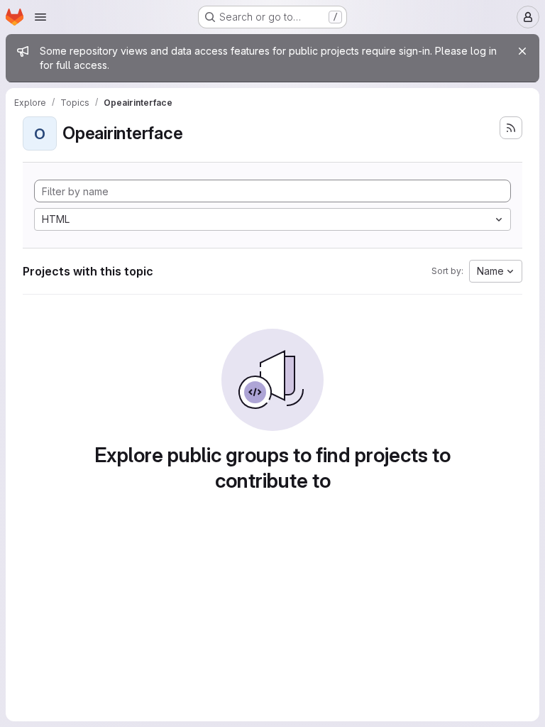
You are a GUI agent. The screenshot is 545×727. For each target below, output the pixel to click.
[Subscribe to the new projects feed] (511, 127)
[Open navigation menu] (40, 17)
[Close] (522, 51)
